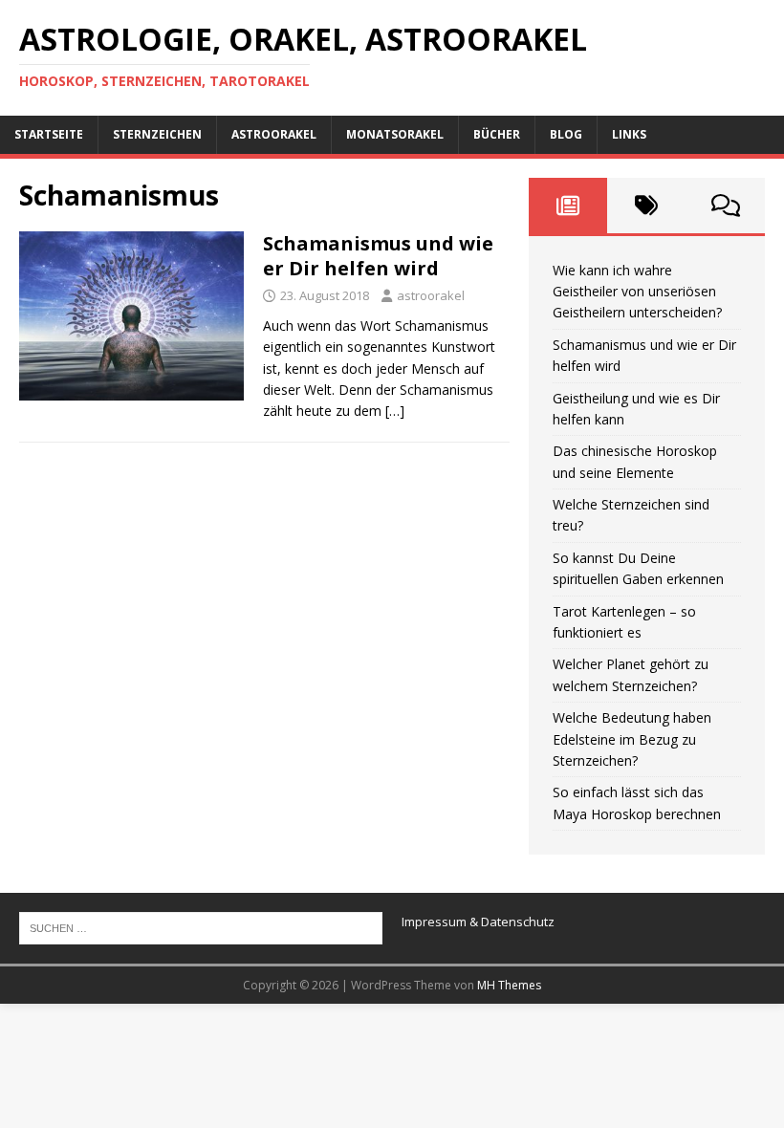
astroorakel (431, 295)
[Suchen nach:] (200, 927)
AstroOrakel (273, 134)
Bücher (496, 134)
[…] (394, 410)
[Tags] (646, 205)
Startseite (48, 134)
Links (629, 134)
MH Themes (509, 985)
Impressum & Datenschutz (478, 921)
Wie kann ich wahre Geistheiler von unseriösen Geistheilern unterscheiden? (637, 291)
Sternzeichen (157, 134)
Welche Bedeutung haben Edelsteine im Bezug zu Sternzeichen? (632, 739)
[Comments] (725, 205)
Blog (566, 134)
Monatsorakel (395, 134)
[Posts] (568, 205)
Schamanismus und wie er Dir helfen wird (378, 255)
